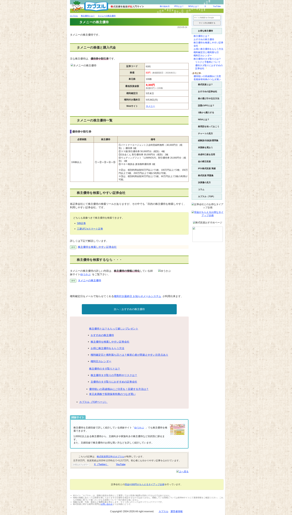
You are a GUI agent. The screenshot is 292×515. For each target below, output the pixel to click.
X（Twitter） (101, 464)
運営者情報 (176, 511)
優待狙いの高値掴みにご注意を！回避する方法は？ (119, 389)
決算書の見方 (204, 182)
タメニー (150, 106)
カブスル (163, 511)
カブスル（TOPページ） (93, 402)
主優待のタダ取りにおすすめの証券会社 (114, 381)
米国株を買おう (205, 147)
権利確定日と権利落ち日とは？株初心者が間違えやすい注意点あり (129, 354)
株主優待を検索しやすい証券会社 (97, 247)
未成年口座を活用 (206, 154)
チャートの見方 (205, 133)
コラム (201, 189)
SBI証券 (81, 223)
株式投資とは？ (205, 84)
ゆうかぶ (85, 274)
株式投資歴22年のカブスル (110, 456)
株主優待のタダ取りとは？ (104, 368)
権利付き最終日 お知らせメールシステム (137, 296)
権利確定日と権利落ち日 (206, 52)
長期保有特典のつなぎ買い (207, 79)
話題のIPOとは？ (206, 105)
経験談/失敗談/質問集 (208, 140)
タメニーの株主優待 (89, 280)
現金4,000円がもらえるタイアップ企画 (144, 484)
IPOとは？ (179, 6)
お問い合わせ (107, 504)
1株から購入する (206, 112)
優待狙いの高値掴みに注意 (207, 76)
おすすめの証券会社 (207, 91)
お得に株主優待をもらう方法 (107, 348)
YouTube (217, 6)
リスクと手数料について (207, 62)
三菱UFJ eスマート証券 (90, 228)
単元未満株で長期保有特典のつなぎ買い (112, 394)
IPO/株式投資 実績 (207, 168)
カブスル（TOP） (206, 196)
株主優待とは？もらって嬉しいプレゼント (113, 328)
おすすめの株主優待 (133, 309)
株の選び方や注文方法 (208, 98)
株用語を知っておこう (208, 126)
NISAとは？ (193, 6)
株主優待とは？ (202, 36)
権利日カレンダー (101, 361)
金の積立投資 (204, 161)
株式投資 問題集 (206, 175)
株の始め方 (165, 6)
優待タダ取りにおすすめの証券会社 (209, 67)
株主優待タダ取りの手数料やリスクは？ (114, 375)
